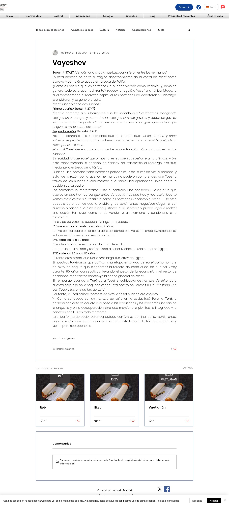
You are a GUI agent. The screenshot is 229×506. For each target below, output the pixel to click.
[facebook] (167, 489)
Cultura (104, 30)
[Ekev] (114, 387)
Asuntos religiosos (82, 30)
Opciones (197, 500)
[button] (215, 16)
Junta (161, 30)
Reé (43, 407)
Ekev (97, 407)
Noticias (120, 30)
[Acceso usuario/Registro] (222, 7)
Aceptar (214, 500)
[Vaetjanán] (169, 387)
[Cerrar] (225, 500)
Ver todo (188, 367)
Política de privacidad (168, 500)
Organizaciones (141, 30)
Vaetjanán (157, 407)
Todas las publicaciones (50, 30)
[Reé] (60, 387)
